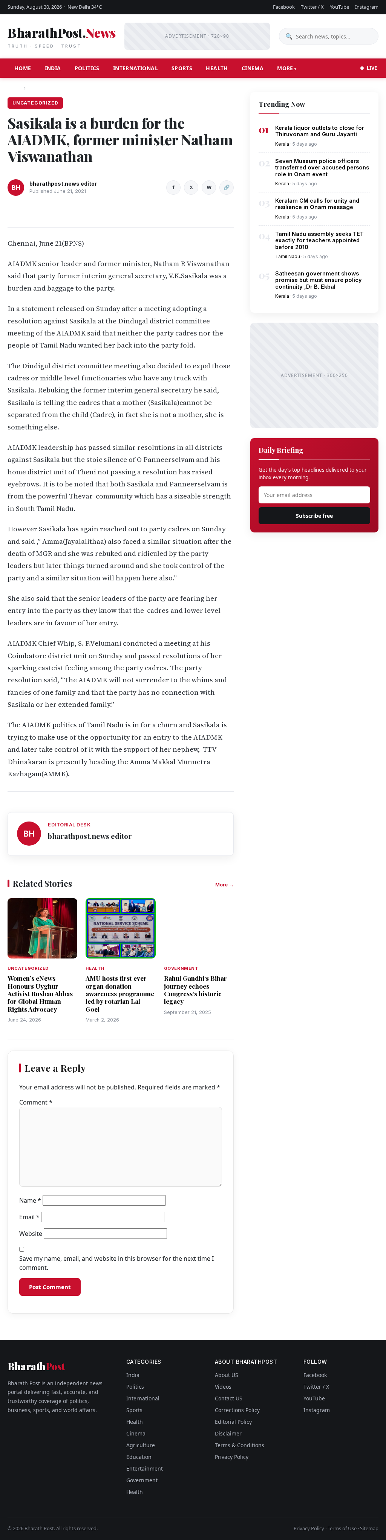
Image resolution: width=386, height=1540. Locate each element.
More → (224, 885)
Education (139, 1456)
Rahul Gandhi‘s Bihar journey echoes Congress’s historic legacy (195, 989)
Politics (87, 68)
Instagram (366, 6)
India (53, 68)
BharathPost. (61, 36)
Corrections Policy (237, 1410)
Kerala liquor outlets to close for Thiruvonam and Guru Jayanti (319, 131)
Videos (223, 1386)
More (285, 68)
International (135, 68)
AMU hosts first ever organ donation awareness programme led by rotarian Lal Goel (120, 993)
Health (217, 68)
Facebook (284, 6)
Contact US (228, 1398)
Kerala (282, 144)
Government (142, 1480)
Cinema (252, 68)
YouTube (339, 6)
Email (29, 1217)
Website (30, 1233)
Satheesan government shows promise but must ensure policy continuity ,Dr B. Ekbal (318, 280)
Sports (182, 68)
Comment (35, 1102)
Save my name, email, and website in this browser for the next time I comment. (116, 1263)
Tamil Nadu (287, 256)
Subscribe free (314, 515)
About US (226, 1374)
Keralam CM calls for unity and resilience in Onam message (317, 203)
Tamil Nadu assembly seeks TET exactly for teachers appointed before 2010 (319, 240)
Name (30, 1200)
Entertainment (144, 1468)
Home (22, 68)
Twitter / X (312, 6)
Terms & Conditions (239, 1445)
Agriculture (140, 1445)
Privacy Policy (231, 1456)
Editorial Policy (233, 1421)
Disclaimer (228, 1433)
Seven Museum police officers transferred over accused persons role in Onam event (322, 167)
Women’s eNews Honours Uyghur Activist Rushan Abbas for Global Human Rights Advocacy (40, 993)
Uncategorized (47, 88)
